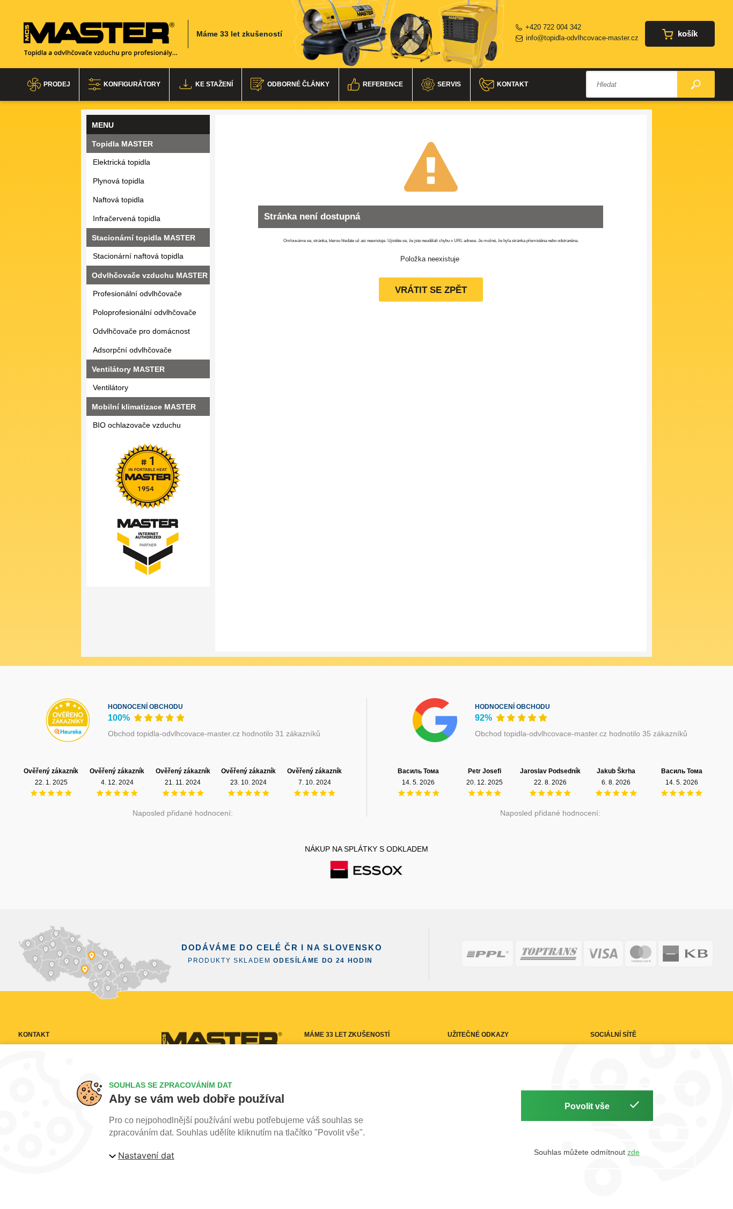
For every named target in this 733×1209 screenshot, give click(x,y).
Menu (103, 125)
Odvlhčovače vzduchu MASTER (150, 275)
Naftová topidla (118, 199)
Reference (383, 84)
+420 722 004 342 (553, 27)
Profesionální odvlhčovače (137, 293)
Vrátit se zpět (431, 290)
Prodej (56, 84)
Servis (449, 84)
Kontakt (512, 84)
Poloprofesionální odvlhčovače (144, 312)
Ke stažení (214, 84)
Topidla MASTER (122, 144)
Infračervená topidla (126, 218)
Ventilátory (110, 387)
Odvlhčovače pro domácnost (141, 331)
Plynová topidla (118, 181)
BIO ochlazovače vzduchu (137, 425)
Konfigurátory (132, 84)
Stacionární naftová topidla (138, 256)
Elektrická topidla (121, 162)
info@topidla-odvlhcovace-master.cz (582, 38)
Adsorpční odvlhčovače (132, 350)
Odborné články (298, 84)
